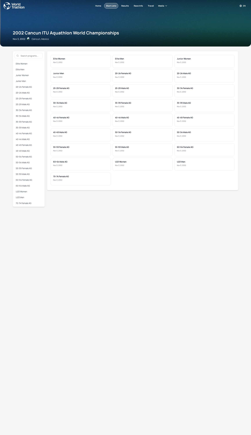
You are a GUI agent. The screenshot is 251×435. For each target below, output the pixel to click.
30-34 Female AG (24, 110)
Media (161, 5)
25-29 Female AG (24, 98)
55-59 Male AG (23, 174)
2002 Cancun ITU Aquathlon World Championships (66, 33)
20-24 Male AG (23, 92)
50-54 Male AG (23, 162)
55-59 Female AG (24, 168)
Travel (151, 5)
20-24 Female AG (24, 86)
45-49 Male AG (23, 150)
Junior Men (21, 81)
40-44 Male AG (23, 139)
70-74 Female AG (23, 203)
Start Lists (111, 5)
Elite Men (20, 69)
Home (98, 5)
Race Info (138, 5)
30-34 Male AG (23, 116)
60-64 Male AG (23, 185)
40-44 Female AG (24, 133)
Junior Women (22, 75)
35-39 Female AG (24, 121)
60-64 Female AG (24, 179)
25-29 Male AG (23, 104)
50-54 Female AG (24, 156)
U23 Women (21, 191)
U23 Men (20, 197)
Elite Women (21, 63)
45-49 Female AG (24, 145)
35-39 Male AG (23, 127)
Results (125, 5)
